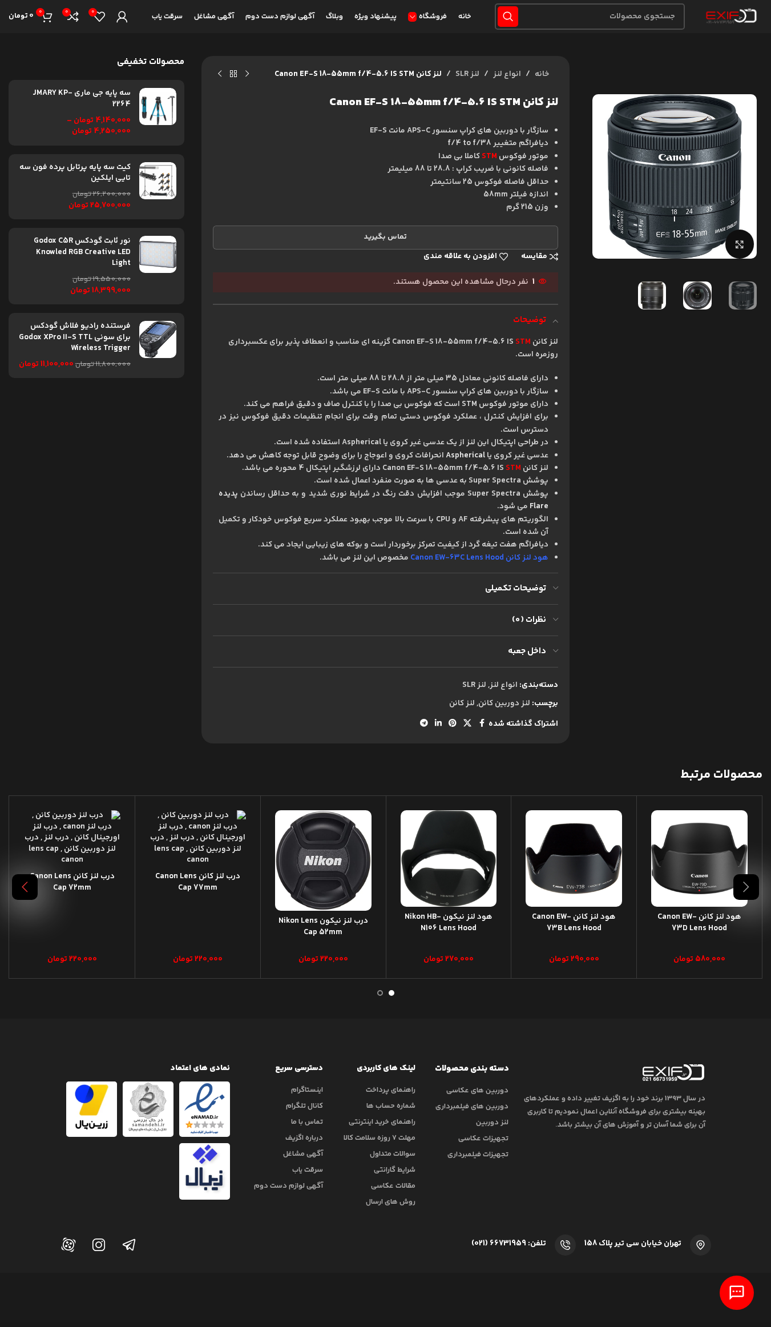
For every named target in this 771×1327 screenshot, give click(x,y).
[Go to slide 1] (391, 993)
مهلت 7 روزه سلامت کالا (379, 1138)
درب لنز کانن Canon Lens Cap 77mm (197, 882)
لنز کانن (462, 703)
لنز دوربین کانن (504, 703)
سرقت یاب (307, 1170)
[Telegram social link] (424, 723)
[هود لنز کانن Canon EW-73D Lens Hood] (699, 858)
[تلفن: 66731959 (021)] (565, 1245)
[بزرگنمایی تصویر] (739, 244)
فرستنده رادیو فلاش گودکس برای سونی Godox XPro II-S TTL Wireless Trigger (75, 338)
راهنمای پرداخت (390, 1090)
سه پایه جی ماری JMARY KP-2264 (82, 99)
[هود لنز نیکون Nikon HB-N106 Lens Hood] (449, 858)
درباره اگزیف (304, 1138)
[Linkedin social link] (438, 723)
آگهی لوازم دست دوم (288, 1186)
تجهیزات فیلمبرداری (477, 1154)
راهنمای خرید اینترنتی (382, 1122)
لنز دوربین (492, 1122)
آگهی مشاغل (303, 1154)
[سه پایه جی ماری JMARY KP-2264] (157, 112)
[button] (746, 887)
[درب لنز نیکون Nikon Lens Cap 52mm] (323, 860)
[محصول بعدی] (220, 74)
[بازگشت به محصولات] (233, 74)
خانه (542, 74)
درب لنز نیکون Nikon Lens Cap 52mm (323, 927)
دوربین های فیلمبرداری (471, 1106)
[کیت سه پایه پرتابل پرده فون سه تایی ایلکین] (157, 186)
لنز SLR (467, 74)
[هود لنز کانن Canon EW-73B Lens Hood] (574, 858)
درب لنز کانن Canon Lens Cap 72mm (72, 882)
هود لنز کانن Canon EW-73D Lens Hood (699, 923)
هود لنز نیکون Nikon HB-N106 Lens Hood (449, 923)
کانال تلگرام (304, 1106)
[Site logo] (729, 16)
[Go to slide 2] (380, 993)
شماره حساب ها (390, 1106)
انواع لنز (507, 74)
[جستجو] (508, 16)
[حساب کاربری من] (122, 16)
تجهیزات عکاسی (483, 1138)
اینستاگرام (307, 1090)
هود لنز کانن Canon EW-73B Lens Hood (574, 923)
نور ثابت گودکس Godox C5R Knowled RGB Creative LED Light (82, 253)
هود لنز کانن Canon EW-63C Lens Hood (479, 558)
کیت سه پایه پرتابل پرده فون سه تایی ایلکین (75, 173)
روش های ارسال (390, 1202)
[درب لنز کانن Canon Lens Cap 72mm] (72, 838)
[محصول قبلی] (247, 74)
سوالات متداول (392, 1154)
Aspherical (465, 455)
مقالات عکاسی (393, 1186)
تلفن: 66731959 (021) (508, 1243)
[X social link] (467, 723)
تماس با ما (307, 1122)
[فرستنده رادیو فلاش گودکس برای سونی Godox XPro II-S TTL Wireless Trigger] (157, 345)
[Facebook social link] (482, 723)
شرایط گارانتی (394, 1170)
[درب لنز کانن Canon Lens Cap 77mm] (198, 838)
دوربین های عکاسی (477, 1090)
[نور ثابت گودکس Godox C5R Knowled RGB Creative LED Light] (157, 266)
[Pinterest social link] (452, 723)
